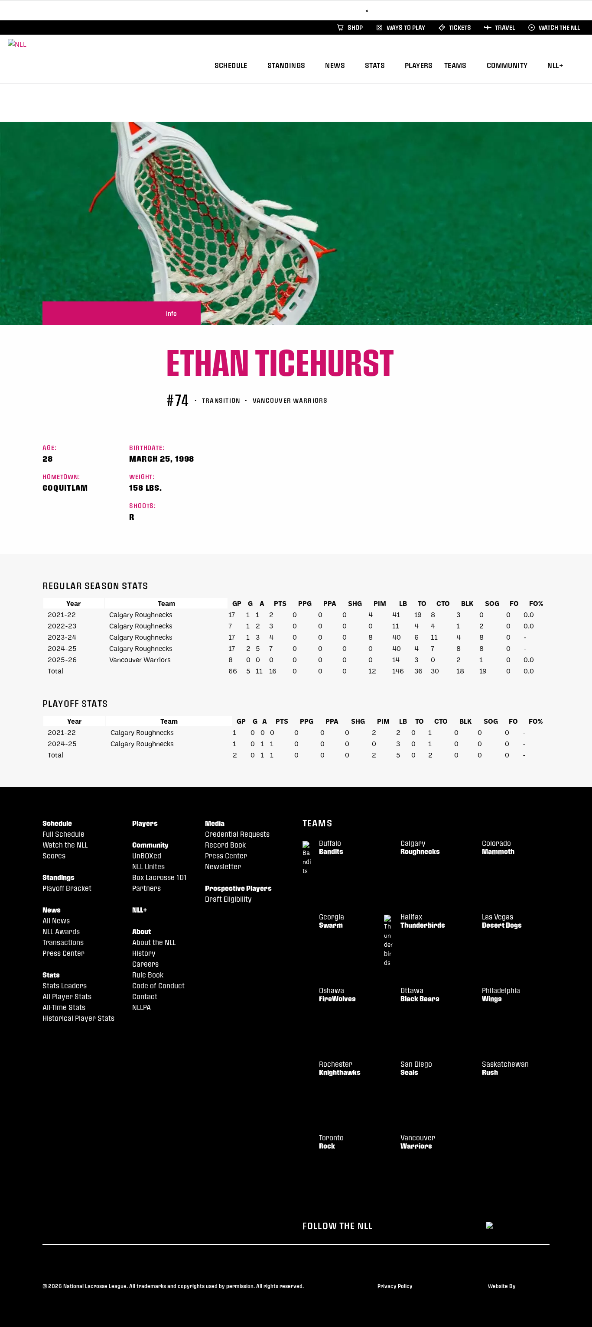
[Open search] (581, 64)
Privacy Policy (395, 1286)
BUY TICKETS (341, 10)
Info (171, 313)
